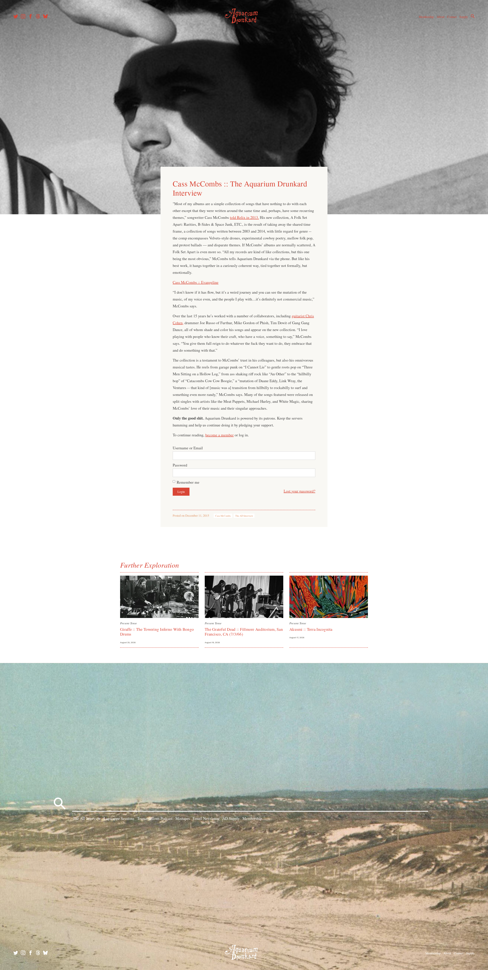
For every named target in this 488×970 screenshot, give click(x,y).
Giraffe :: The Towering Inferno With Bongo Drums (157, 632)
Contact (452, 17)
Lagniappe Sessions (119, 818)
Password (180, 465)
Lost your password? (299, 491)
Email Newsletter (206, 818)
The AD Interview (244, 515)
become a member (219, 434)
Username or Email (188, 447)
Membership (426, 17)
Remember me (188, 482)
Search (473, 16)
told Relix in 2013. (244, 217)
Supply (463, 17)
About (440, 17)
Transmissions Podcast (155, 818)
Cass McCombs (223, 515)
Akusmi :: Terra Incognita (310, 629)
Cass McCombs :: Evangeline (195, 282)
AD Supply (231, 818)
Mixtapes (182, 818)
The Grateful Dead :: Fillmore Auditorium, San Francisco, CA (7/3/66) (244, 632)
